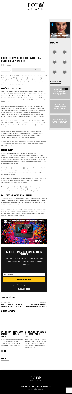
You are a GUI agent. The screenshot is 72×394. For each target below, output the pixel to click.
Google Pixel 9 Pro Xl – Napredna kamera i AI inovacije (36, 305)
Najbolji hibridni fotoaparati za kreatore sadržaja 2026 (12, 333)
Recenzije (9, 16)
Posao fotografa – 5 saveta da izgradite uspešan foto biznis (12, 305)
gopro (13, 297)
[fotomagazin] (3, 65)
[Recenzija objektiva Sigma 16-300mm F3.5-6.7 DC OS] (36, 323)
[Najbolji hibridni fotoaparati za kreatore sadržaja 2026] (12, 323)
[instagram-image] (55, 52)
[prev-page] (2, 351)
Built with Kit (24, 288)
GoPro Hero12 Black (6, 198)
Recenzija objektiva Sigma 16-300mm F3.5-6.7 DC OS (36, 333)
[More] (43, 70)
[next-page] (5, 351)
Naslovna (3, 16)
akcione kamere (6, 297)
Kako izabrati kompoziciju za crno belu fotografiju (60, 106)
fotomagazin (8, 65)
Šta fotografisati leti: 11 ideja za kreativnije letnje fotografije (60, 121)
